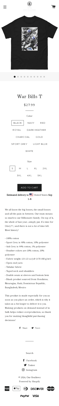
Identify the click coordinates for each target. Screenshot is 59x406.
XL (35, 168)
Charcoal (23, 137)
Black (17, 123)
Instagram (31, 369)
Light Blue (40, 144)
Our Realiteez (34, 377)
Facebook (31, 360)
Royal (17, 130)
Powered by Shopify (29, 381)
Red (42, 123)
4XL (29, 175)
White (29, 151)
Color (29, 115)
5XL (40, 175)
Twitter (31, 365)
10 (44, 76)
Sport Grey (19, 144)
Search (29, 353)
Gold (39, 137)
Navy (31, 123)
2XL (45, 168)
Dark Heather (36, 130)
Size (29, 161)
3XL (19, 175)
